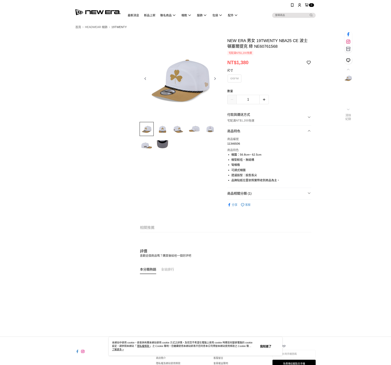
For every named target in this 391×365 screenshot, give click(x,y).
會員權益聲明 (220, 363)
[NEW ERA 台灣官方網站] (98, 10)
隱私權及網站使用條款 (168, 363)
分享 (234, 204)
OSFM (234, 78)
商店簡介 (161, 358)
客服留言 (218, 358)
